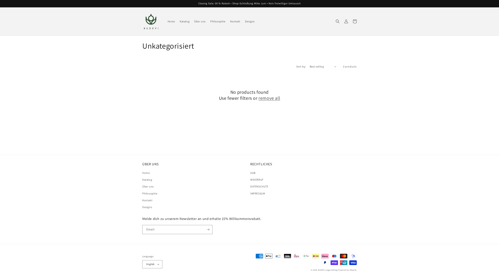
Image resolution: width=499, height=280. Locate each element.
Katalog (147, 179)
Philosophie (149, 193)
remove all (269, 98)
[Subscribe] (208, 229)
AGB (253, 173)
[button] (337, 21)
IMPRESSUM (257, 193)
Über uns (148, 186)
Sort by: (301, 66)
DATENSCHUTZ (259, 186)
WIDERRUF (257, 179)
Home (146, 173)
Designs (147, 207)
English (150, 264)
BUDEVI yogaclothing (327, 270)
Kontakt (147, 200)
